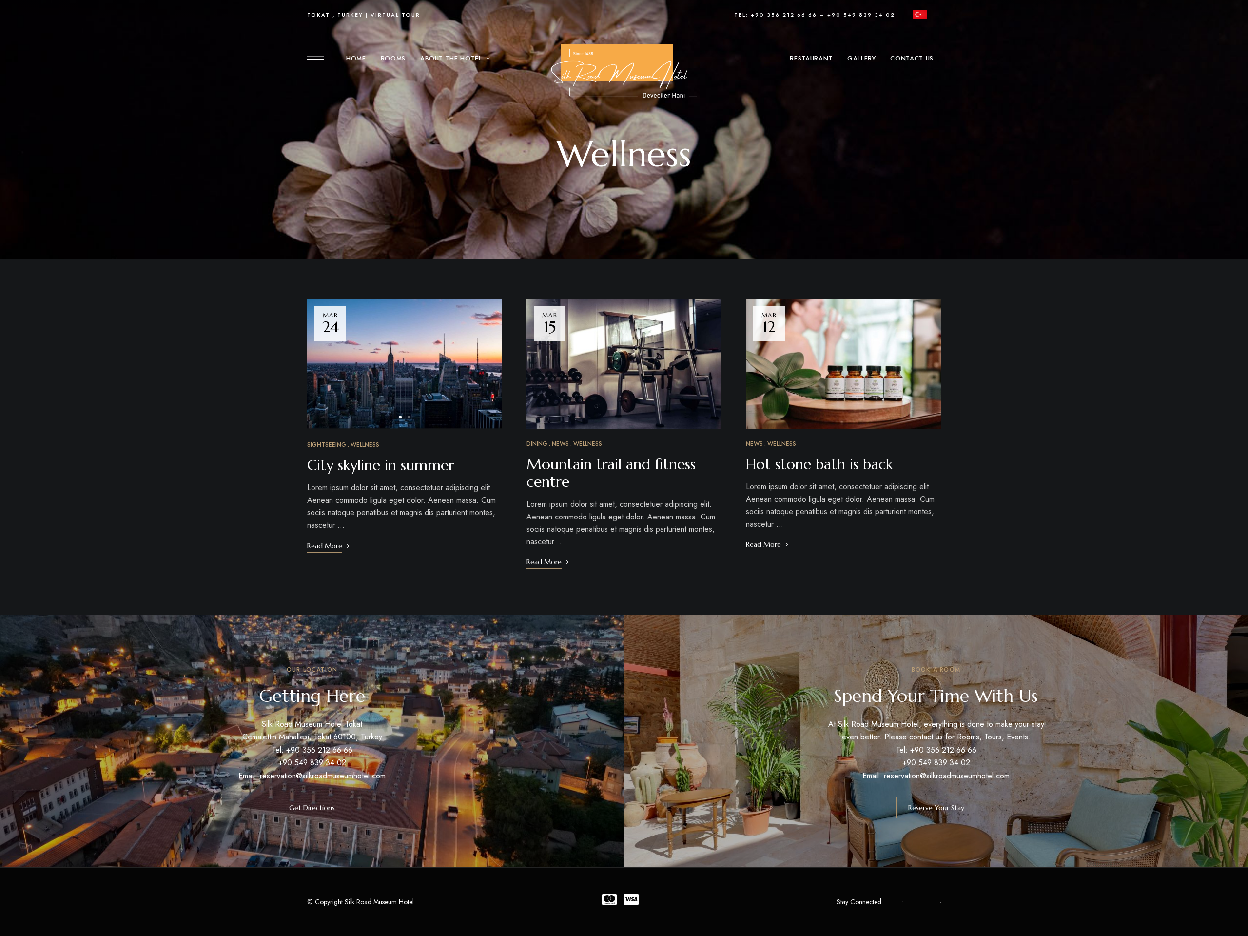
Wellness (365, 444)
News (560, 443)
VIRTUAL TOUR (395, 15)
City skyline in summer (380, 465)
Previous (323, 364)
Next (486, 364)
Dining (536, 443)
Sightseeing (326, 444)
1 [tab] (400, 417)
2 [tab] (409, 417)
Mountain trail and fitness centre (611, 473)
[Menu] (315, 56)
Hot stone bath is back (819, 464)
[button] (312, 807)
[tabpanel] (404, 363)
